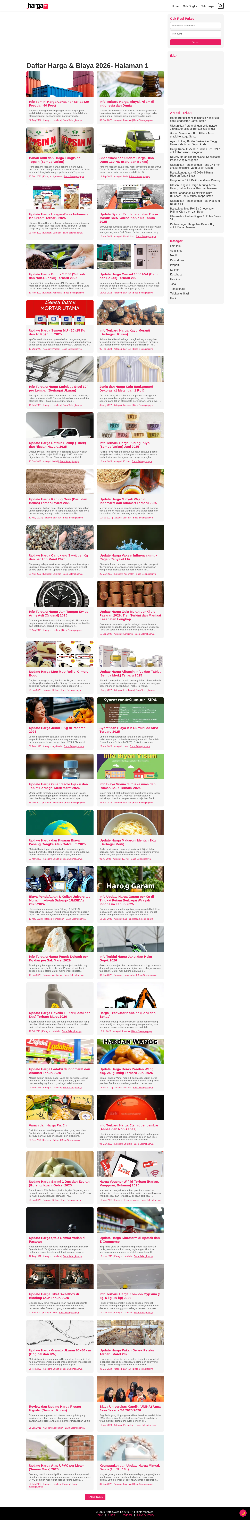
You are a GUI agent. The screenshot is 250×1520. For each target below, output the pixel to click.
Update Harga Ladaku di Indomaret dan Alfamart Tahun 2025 (59, 1071)
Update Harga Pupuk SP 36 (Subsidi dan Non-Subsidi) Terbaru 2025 (57, 276)
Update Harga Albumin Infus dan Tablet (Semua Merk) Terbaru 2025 (130, 673)
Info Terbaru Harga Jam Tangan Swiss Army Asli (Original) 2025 (58, 613)
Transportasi (177, 288)
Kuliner (174, 269)
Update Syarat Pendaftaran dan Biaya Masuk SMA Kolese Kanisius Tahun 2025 (128, 217)
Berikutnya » (95, 1497)
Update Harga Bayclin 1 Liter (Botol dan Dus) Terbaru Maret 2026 (59, 1014)
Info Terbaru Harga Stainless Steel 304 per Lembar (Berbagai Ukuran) (58, 388)
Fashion (175, 279)
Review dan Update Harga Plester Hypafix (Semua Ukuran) (55, 1408)
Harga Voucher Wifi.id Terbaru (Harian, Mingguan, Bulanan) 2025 (129, 1183)
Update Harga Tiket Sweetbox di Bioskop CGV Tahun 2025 (54, 1296)
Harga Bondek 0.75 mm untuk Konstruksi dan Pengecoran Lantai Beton (194, 119)
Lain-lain (175, 246)
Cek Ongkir (190, 6)
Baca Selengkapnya (72, 120)
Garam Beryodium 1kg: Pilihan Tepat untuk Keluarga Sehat (192, 135)
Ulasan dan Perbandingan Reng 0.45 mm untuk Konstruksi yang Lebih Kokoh (195, 166)
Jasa (173, 284)
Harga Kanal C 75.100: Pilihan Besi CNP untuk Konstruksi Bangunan (195, 151)
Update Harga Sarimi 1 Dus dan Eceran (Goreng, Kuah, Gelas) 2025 (59, 1183)
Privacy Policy (145, 1515)
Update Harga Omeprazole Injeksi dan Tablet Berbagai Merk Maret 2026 (58, 786)
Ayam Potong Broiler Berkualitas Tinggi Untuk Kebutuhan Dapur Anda (194, 143)
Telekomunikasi (179, 293)
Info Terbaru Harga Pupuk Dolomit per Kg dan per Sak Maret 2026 (58, 958)
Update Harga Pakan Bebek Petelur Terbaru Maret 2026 (126, 1352)
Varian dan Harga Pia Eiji (48, 1125)
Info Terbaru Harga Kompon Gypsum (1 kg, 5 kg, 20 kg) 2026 (130, 1296)
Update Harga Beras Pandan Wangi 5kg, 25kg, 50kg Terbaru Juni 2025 (126, 1071)
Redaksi (127, 1515)
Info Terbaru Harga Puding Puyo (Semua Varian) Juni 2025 (124, 444)
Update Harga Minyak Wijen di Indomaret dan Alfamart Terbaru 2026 (128, 501)
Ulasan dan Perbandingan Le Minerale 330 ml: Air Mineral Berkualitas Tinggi (193, 127)
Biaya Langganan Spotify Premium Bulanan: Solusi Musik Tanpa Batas (191, 194)
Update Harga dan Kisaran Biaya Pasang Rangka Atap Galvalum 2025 (57, 842)
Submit (195, 42)
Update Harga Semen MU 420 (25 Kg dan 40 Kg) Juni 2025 (57, 332)
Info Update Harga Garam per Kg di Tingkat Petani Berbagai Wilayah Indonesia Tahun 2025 (126, 900)
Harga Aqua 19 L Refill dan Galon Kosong (195, 180)
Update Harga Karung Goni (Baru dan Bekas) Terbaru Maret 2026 (58, 501)
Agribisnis (176, 250)
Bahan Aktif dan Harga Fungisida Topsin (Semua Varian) (54, 159)
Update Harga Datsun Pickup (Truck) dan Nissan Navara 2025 (57, 444)
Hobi (173, 298)
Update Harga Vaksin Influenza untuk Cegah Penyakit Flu (128, 557)
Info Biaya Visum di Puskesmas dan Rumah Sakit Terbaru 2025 (127, 786)
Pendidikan (177, 260)
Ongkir (112, 1515)
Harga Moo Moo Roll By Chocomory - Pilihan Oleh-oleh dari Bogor (192, 210)
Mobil (173, 255)
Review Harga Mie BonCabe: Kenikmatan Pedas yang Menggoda (195, 158)
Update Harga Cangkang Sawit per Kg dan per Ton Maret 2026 (58, 557)
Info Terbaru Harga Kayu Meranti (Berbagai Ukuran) (124, 332)
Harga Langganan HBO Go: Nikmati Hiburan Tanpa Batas (191, 174)
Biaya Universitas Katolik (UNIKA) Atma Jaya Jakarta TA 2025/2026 (130, 1408)
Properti (175, 265)
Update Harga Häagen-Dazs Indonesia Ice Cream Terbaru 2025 (58, 216)
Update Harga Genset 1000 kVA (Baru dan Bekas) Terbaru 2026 (128, 276)
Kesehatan (176, 274)
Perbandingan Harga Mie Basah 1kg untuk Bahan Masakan (192, 226)
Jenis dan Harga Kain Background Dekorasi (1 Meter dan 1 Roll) (126, 388)
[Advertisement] (95, 38)
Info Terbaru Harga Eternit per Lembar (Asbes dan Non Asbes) (128, 1127)
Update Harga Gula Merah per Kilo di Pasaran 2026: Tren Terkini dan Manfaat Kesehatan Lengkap (130, 615)
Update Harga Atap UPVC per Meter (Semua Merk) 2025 (56, 1467)
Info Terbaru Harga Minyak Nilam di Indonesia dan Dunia (126, 103)
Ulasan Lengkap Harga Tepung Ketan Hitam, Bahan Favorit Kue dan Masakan (194, 187)
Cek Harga (207, 6)
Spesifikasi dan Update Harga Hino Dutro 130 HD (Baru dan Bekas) (126, 159)
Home (175, 6)
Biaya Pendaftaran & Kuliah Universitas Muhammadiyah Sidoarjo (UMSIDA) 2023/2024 (59, 900)
